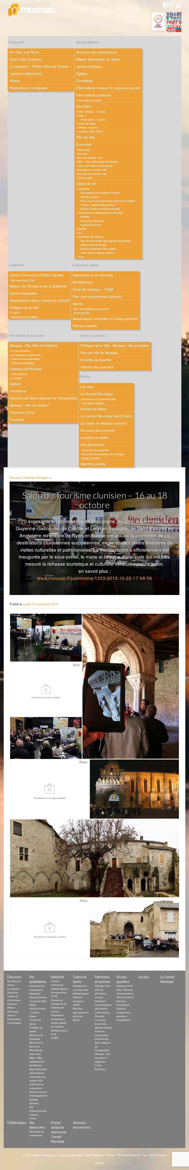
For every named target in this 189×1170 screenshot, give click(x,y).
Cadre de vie (86, 183)
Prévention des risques (90, 236)
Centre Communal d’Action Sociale (36, 274)
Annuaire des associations (96, 52)
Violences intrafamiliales (24, 317)
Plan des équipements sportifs (90, 309)
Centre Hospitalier (24, 293)
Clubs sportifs (81, 313)
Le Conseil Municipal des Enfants (106, 416)
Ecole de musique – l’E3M (93, 289)
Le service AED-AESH (90, 131)
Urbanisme (83, 189)
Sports (78, 303)
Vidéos (14, 80)
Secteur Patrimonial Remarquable (100, 209)
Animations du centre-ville (92, 170)
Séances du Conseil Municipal (98, 399)
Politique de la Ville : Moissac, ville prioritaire (114, 345)
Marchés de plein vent (89, 158)
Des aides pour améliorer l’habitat (100, 193)
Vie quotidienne (87, 42)
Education (84, 106)
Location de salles (94, 437)
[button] (46, 637)
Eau (79, 232)
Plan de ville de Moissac (99, 352)
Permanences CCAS (22, 280)
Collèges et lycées (87, 127)
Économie (84, 144)
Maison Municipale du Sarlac (98, 59)
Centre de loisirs (86, 123)
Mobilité (84, 216)
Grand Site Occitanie (25, 59)
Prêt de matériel (85, 325)
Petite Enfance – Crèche (91, 111)
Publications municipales (28, 87)
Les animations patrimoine (25, 355)
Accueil (15, 477)
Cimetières (84, 80)
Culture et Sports (85, 265)
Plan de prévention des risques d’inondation (105, 241)
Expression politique (92, 403)
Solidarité (16, 265)
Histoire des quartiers (97, 366)
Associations (123, 1019)
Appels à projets (90, 458)
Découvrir (17, 42)
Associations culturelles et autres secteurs (105, 318)
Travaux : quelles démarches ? (98, 205)
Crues (80, 256)
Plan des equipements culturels (97, 296)
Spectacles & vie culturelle (93, 274)
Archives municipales (22, 363)
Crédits (99, 1163)
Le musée (16, 378)
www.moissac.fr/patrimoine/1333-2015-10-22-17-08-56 (94, 578)
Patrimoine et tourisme (27, 335)
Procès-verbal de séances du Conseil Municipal (58, 1132)
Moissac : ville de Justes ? (30, 405)
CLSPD (14, 313)
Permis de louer (89, 197)
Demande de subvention (95, 450)
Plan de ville (85, 137)
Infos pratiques (19, 374)
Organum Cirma (22, 412)
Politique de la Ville (24, 307)
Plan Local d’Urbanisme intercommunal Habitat (107, 201)
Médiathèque (83, 282)
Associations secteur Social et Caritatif (39, 300)
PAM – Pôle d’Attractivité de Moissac (98, 161)
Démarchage (84, 178)
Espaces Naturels (90, 225)
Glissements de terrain (93, 245)
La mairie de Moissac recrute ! (104, 423)
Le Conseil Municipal (96, 393)
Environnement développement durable (100, 213)
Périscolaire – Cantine (93, 119)
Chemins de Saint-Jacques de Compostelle (43, 398)
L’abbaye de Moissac (26, 368)
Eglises (81, 73)
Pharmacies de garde (89, 100)
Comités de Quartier (96, 359)
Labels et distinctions (25, 73)
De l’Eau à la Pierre (24, 52)
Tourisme (82, 154)
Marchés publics (93, 463)
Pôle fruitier (83, 150)
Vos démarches (92, 444)
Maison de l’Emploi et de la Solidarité (38, 286)
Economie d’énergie (92, 221)
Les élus (87, 386)
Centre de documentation (25, 359)
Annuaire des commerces (92, 174)
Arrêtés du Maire (93, 408)
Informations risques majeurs (97, 252)
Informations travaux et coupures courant (108, 87)
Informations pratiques (93, 94)
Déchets (81, 229)
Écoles (80, 115)
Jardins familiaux (89, 66)
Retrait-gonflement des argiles (98, 249)
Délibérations (16, 1123)
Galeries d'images (35, 477)
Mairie (85, 376)
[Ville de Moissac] (32, 10)
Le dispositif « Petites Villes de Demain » (40, 66)
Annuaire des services (97, 430)
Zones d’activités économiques (94, 165)
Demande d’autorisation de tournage (102, 454)
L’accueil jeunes (38, 997)
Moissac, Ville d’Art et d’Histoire (34, 345)
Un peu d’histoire (20, 351)
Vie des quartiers (93, 335)
